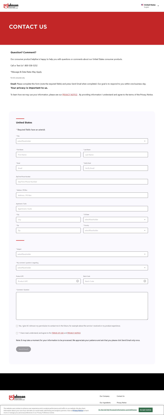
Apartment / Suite (21, 203)
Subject (18, 249)
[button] (150, 6)
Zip (17, 225)
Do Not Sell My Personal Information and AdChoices (118, 410)
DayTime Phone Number (23, 176)
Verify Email (87, 163)
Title (17, 136)
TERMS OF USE (58, 333)
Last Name (86, 149)
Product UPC (20, 276)
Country (86, 225)
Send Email (23, 349)
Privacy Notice (78, 411)
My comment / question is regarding (27, 262)
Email (18, 163)
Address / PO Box (21, 190)
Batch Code (86, 276)
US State (86, 214)
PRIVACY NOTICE (70, 94)
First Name (19, 149)
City (17, 214)
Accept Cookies (145, 410)
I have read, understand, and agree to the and (50, 333)
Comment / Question (22, 289)
